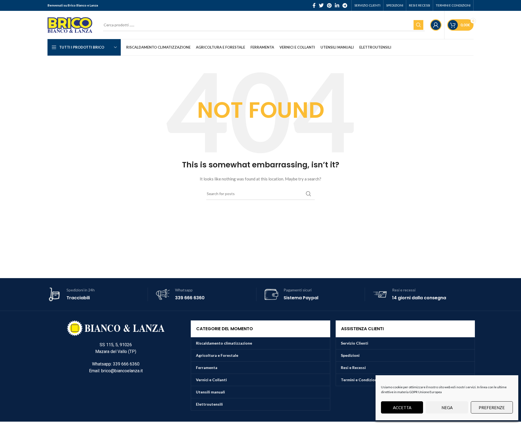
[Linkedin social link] (337, 5)
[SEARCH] (418, 25)
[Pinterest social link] (329, 5)
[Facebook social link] (314, 5)
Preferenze (492, 407)
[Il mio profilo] (435, 25)
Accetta (402, 407)
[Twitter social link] (321, 5)
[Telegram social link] (345, 5)
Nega (447, 407)
